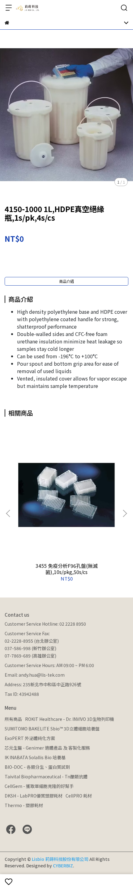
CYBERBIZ (63, 865)
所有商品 (13, 719)
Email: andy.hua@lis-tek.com (35, 675)
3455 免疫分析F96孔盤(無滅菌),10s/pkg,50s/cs (67, 569)
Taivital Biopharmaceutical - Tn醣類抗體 (46, 776)
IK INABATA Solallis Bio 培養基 (35, 757)
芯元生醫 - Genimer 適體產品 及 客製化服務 (47, 748)
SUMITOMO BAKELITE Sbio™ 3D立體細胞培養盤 (52, 728)
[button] (124, 513)
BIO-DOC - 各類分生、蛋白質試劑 (37, 767)
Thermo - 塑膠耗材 (24, 805)
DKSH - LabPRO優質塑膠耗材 (33, 796)
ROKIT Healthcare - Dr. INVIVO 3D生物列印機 (69, 719)
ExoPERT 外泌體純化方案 (30, 738)
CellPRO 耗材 (79, 796)
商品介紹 (66, 281)
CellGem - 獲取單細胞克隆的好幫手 (39, 786)
